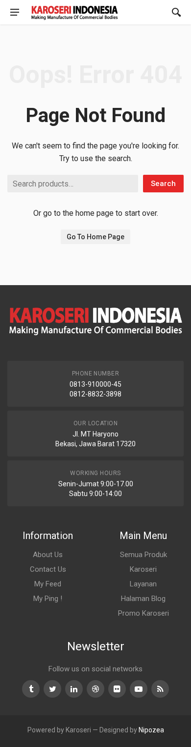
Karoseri (143, 569)
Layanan (143, 584)
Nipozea (151, 730)
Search (163, 183)
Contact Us (48, 569)
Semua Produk (143, 554)
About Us (48, 554)
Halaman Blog (143, 598)
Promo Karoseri (143, 613)
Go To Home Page (95, 237)
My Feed (47, 584)
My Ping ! (47, 598)
